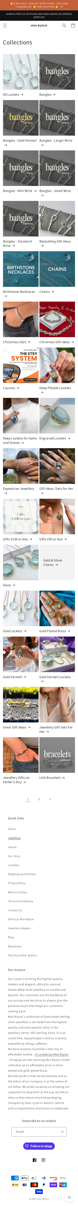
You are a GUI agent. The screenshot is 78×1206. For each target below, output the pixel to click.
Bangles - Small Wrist (55, 191)
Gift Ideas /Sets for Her (56, 488)
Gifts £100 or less (15, 539)
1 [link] (28, 799)
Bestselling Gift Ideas (55, 241)
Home (12, 829)
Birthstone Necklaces (19, 291)
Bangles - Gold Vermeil (20, 140)
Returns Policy (17, 892)
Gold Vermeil (12, 677)
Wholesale (14, 946)
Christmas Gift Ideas (54, 342)
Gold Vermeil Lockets (55, 677)
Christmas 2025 (14, 342)
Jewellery (14, 838)
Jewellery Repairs (19, 928)
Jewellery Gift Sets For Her (56, 729)
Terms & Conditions (20, 901)
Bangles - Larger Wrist (55, 140)
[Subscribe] (61, 1131)
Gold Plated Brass (52, 631)
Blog (11, 937)
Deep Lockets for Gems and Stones (20, 440)
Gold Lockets (12, 631)
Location (13, 865)
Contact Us (15, 910)
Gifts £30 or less (51, 539)
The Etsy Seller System (22, 955)
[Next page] (49, 799)
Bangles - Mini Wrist (17, 191)
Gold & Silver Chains (52, 562)
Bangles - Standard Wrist (17, 243)
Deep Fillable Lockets (55, 388)
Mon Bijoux (43, 1198)
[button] (5, 25)
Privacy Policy (16, 883)
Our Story (14, 856)
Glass (7, 585)
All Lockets (11, 94)
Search (12, 847)
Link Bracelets (50, 777)
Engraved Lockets (52, 438)
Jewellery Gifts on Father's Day (16, 779)
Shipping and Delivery (22, 874)
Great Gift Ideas (14, 727)
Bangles (45, 94)
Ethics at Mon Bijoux (21, 919)
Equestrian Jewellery (18, 488)
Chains (44, 291)
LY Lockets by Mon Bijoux (52, 1054)
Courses (9, 388)
